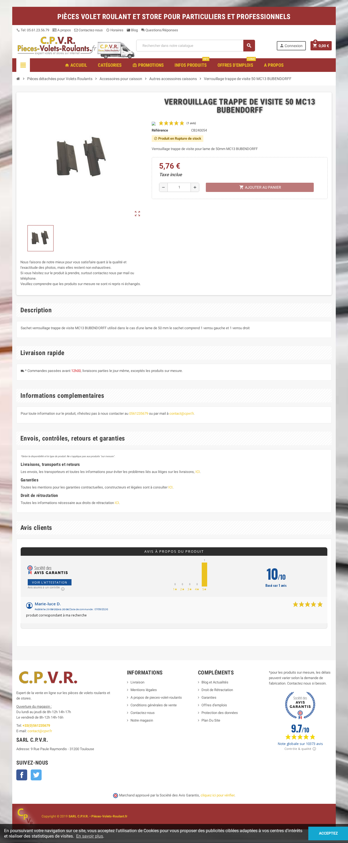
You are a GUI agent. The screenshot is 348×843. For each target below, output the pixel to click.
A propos (64, 30)
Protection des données (219, 713)
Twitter (36, 774)
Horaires (114, 30)
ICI (197, 472)
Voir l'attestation (49, 582)
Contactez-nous (90, 30)
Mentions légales (143, 690)
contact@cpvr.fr (181, 413)
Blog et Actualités (214, 682)
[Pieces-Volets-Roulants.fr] (57, 45)
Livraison (137, 682)
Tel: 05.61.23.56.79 (32, 30)
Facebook (21, 774)
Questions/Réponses (159, 30)
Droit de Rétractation (217, 690)
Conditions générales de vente (153, 705)
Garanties (208, 697)
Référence (160, 130)
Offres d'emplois (214, 705)
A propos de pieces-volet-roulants (156, 697)
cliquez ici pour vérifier (217, 795)
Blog (132, 30)
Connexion (291, 45)
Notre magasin (141, 720)
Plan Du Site (210, 720)
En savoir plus (89, 836)
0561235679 (138, 413)
